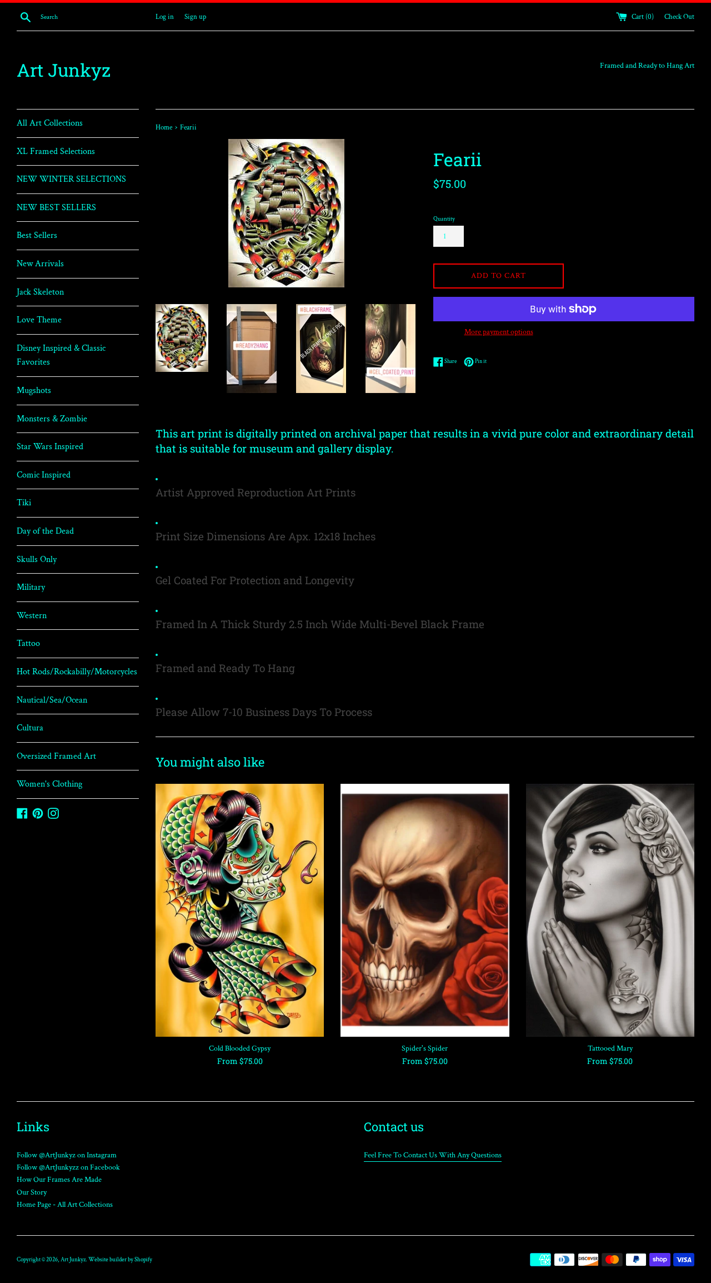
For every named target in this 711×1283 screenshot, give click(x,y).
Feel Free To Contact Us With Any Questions (433, 1155)
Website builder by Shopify (120, 1259)
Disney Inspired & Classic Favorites (61, 355)
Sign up (195, 16)
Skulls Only (37, 559)
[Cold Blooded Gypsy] (240, 910)
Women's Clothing (49, 784)
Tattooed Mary (610, 1048)
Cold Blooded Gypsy (240, 1048)
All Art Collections (50, 123)
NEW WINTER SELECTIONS (71, 179)
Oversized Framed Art (56, 756)
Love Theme (39, 320)
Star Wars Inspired (50, 446)
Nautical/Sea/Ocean (52, 700)
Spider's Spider (425, 1048)
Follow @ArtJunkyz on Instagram (67, 1155)
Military (31, 587)
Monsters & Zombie (52, 419)
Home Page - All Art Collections (65, 1205)
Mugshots (34, 390)
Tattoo (28, 643)
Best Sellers (37, 235)
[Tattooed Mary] (610, 910)
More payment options (498, 332)
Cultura (30, 728)
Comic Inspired (44, 475)
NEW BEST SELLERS (56, 207)
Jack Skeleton (40, 292)
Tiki (24, 503)
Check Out (679, 16)
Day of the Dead (45, 531)
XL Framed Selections (56, 151)
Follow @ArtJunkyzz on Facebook (68, 1167)
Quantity (444, 219)
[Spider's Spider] (425, 910)
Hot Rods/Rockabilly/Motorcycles (77, 672)
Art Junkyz (64, 70)
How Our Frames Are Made (59, 1180)
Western (32, 615)
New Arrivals (40, 264)
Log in (165, 16)
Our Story (32, 1192)
